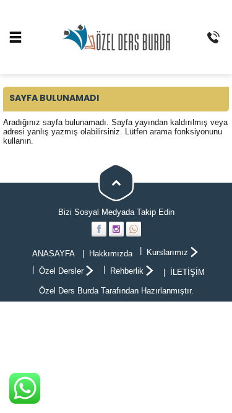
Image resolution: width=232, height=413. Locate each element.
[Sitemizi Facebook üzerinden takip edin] (99, 229)
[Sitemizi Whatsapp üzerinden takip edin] (133, 229)
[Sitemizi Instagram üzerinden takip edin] (116, 229)
